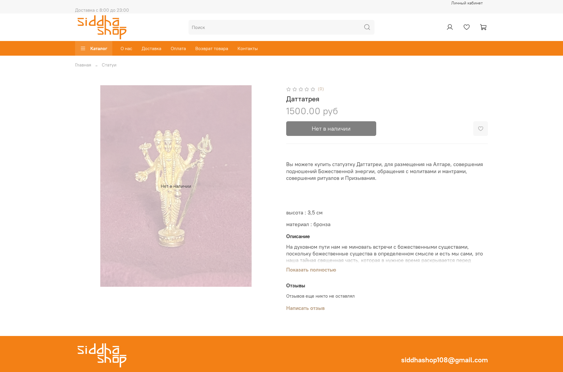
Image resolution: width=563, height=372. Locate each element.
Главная (83, 65)
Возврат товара (211, 48)
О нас (126, 48)
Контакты (248, 48)
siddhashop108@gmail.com (444, 359)
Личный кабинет (467, 3)
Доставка (151, 48)
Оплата (178, 48)
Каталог (98, 48)
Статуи (109, 65)
